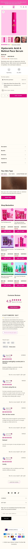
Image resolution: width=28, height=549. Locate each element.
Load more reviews (14, 482)
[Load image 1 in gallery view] (4, 40)
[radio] (2, 80)
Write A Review (14, 307)
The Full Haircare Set (6, 222)
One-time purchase (8, 79)
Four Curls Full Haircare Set (19, 277)
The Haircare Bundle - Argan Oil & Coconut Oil (19, 223)
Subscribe (6, 518)
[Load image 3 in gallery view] (17, 40)
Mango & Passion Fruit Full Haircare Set (7, 250)
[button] (2, 7)
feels (4, 342)
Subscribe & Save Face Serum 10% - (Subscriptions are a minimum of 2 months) (12, 85)
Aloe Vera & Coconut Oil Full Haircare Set (6, 277)
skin (8, 342)
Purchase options (5, 77)
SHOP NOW (8, 197)
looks (12, 342)
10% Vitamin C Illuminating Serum (8, 129)
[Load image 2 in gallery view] (11, 40)
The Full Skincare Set (19, 249)
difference (5, 346)
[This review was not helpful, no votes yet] (23, 374)
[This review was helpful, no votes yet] (21, 374)
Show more (12, 347)
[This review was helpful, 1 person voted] (21, 402)
